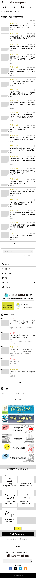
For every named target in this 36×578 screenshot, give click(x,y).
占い (25, 393)
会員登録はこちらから (19, 534)
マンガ (7, 282)
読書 (6, 278)
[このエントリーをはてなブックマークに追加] (20, 569)
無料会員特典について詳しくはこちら (18, 539)
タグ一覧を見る (27, 255)
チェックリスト (15, 393)
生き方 (7, 264)
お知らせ (7, 287)
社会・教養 (8, 273)
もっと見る (18, 382)
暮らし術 (7, 269)
